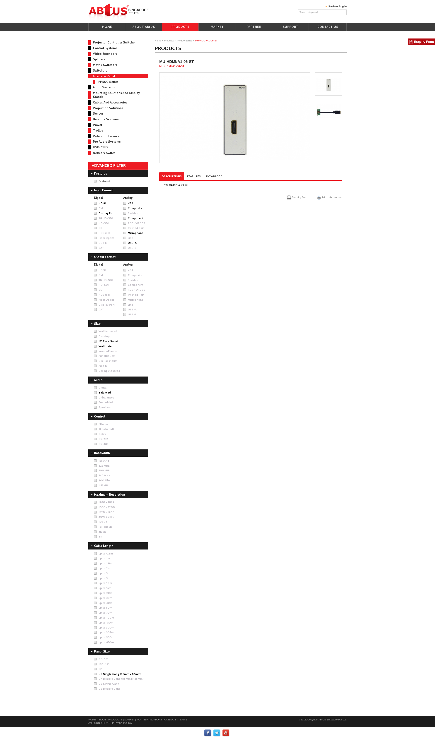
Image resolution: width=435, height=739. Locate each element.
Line (130, 238)
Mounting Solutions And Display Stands (116, 95)
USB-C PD (100, 147)
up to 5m (104, 578)
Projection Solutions (108, 108)
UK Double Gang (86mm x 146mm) (121, 678)
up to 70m (105, 612)
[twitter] (217, 732)
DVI (101, 208)
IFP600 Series (184, 40)
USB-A (132, 243)
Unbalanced (106, 397)
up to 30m (105, 598)
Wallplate (105, 346)
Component (135, 218)
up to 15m (105, 588)
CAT (101, 248)
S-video (133, 213)
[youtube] (226, 732)
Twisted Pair (136, 294)
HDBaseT (105, 233)
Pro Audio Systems (107, 141)
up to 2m (104, 568)
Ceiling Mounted (109, 370)
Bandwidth (102, 453)
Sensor (98, 113)
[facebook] (208, 732)
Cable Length (103, 546)
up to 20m (105, 593)
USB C (103, 243)
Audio (98, 380)
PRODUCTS (180, 27)
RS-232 (103, 439)
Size (97, 324)
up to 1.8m (105, 563)
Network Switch (104, 153)
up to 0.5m (106, 553)
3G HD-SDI (106, 218)
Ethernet (104, 424)
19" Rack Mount (108, 341)
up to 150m (106, 622)
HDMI (102, 203)
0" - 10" (103, 659)
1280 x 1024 (106, 502)
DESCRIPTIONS (172, 176)
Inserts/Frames (108, 351)
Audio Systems (104, 87)
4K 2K (102, 531)
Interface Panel (104, 76)
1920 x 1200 (106, 512)
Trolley (98, 130)
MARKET (217, 27)
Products (169, 40)
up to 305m (106, 632)
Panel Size (102, 651)
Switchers (100, 70)
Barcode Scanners (106, 119)
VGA (130, 203)
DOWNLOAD (214, 176)
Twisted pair (136, 228)
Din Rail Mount (108, 360)
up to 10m (105, 583)
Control (99, 416)
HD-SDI (104, 223)
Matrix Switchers (105, 65)
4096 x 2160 (106, 516)
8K (100, 536)
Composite (135, 208)
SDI (101, 228)
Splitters (99, 59)
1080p (103, 521)
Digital (103, 387)
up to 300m (106, 627)
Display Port (107, 213)
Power (97, 125)
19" (100, 669)
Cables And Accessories (110, 102)
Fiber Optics (106, 238)
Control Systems (105, 48)
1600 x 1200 (107, 507)
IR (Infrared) (106, 429)
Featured (100, 173)
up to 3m (104, 573)
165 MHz (104, 460)
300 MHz (105, 470)
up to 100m (106, 617)
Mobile (103, 365)
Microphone (135, 233)
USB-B (132, 248)
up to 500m (106, 637)
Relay (102, 434)
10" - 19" (104, 664)
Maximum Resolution (109, 494)
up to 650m (106, 642)
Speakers (105, 407)
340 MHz (104, 475)
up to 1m (104, 558)
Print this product (331, 197)
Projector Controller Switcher (114, 42)
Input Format (103, 190)
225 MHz (104, 465)
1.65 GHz (104, 485)
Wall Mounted (108, 331)
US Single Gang (109, 683)
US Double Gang (110, 688)
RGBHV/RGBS (136, 223)
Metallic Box (107, 356)
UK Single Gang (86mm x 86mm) (120, 674)
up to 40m (105, 603)
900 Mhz (104, 480)
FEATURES (194, 176)
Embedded (106, 402)
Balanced (105, 392)
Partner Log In (338, 6)
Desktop (104, 336)
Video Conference (106, 136)
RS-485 (103, 444)
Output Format (105, 257)
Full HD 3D (105, 526)
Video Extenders (105, 54)
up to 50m (105, 607)
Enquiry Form (300, 197)
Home (158, 40)
